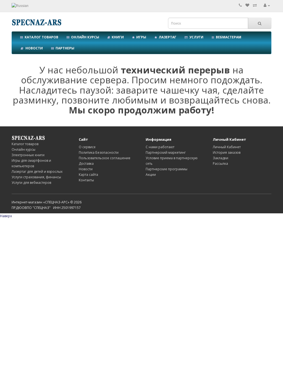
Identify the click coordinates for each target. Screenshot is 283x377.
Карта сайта (88, 174)
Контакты (86, 180)
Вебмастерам (227, 37)
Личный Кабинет (227, 147)
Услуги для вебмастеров (31, 182)
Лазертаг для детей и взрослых (37, 171)
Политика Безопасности (99, 152)
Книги (117, 37)
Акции (151, 174)
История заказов (226, 152)
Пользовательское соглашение (104, 158)
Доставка (86, 163)
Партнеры (64, 48)
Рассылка (220, 163)
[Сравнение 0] (255, 5)
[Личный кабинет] (267, 5)
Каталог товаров (40, 37)
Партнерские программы (166, 169)
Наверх (6, 216)
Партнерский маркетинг (166, 152)
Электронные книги (28, 155)
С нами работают (160, 147)
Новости (33, 48)
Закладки (220, 158)
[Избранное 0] (247, 5)
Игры (140, 37)
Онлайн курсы (84, 37)
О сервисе (87, 147)
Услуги (195, 37)
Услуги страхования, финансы (36, 177)
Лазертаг (166, 37)
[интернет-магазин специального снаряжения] (28, 137)
